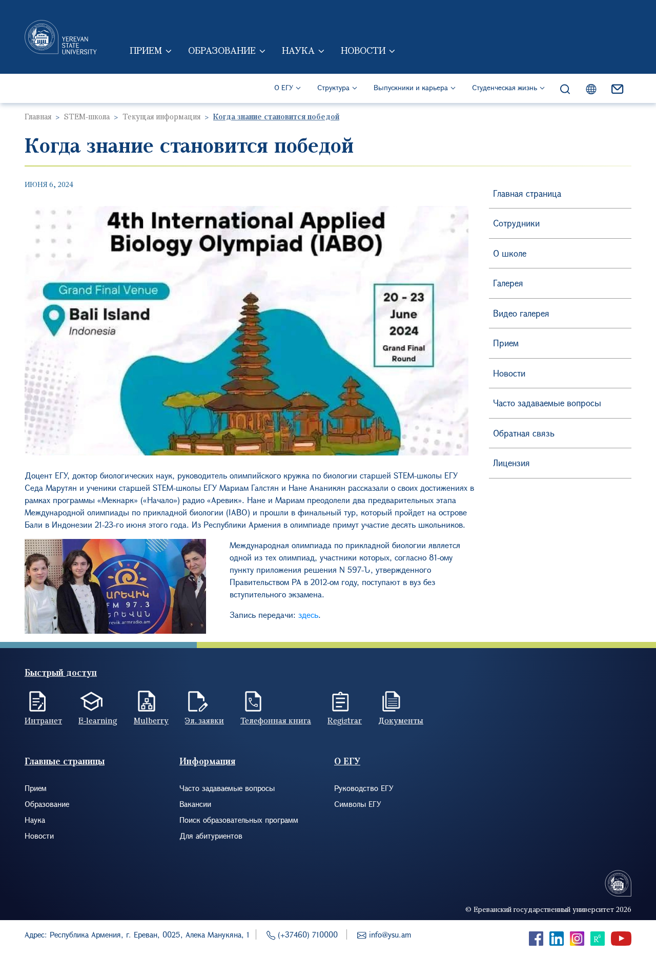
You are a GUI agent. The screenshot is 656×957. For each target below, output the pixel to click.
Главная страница (527, 193)
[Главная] (61, 36)
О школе (509, 253)
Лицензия (511, 463)
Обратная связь (524, 433)
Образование (222, 50)
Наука (298, 50)
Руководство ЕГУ (364, 788)
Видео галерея (521, 313)
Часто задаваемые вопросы (547, 403)
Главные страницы (65, 761)
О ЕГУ (283, 87)
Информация (207, 761)
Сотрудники (516, 223)
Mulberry (151, 720)
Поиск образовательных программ (238, 820)
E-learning (97, 720)
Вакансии (195, 804)
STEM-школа (87, 116)
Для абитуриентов (210, 835)
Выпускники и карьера (411, 87)
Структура (333, 87)
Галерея (508, 283)
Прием (146, 50)
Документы (400, 720)
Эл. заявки (204, 720)
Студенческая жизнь (504, 87)
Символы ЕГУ (357, 804)
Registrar (344, 720)
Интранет (43, 720)
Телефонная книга (275, 720)
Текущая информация (161, 116)
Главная (38, 116)
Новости (363, 50)
